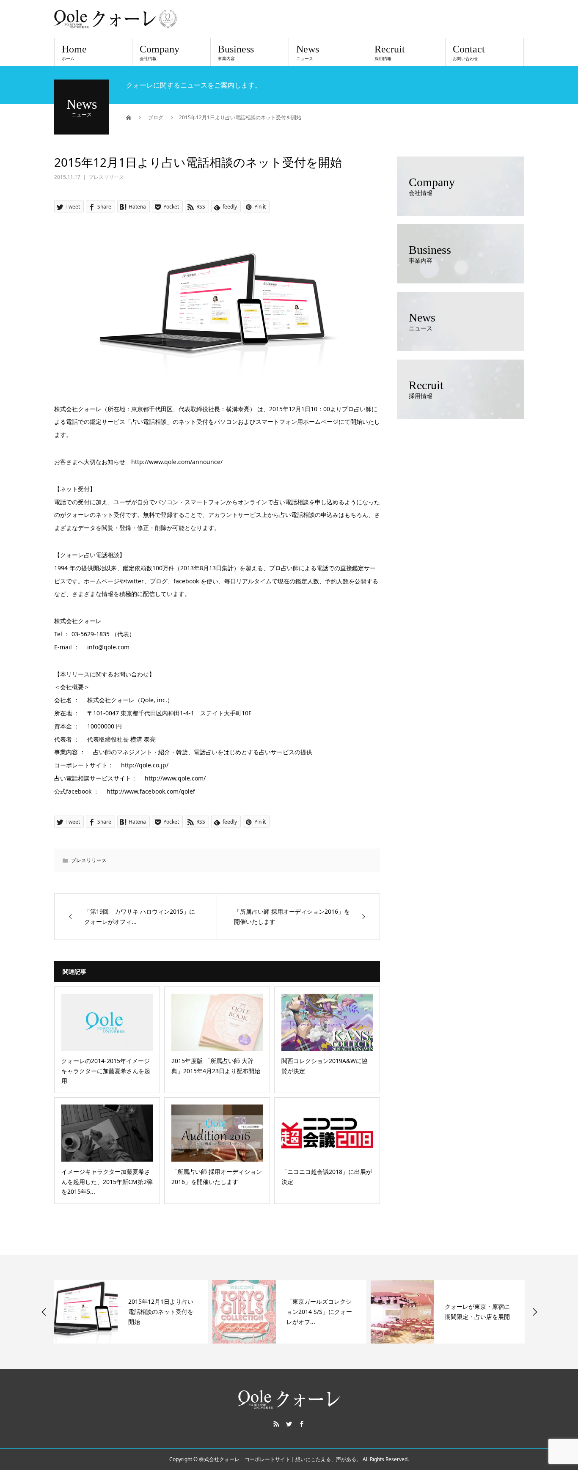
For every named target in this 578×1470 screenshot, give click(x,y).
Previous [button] (44, 1312)
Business (236, 52)
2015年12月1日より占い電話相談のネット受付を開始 (160, 1311)
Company (159, 52)
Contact (469, 52)
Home (74, 52)
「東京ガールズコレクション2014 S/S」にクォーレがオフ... (319, 1311)
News (307, 52)
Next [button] (535, 1312)
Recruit (389, 52)
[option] (131, 1312)
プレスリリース (106, 177)
